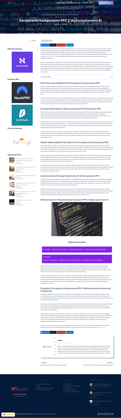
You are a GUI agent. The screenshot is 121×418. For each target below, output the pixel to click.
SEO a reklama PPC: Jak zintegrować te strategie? (53, 364)
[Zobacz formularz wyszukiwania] (95, 3)
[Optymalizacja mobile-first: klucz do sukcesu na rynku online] (11, 184)
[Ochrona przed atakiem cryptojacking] (11, 177)
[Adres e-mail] (112, 414)
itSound (44, 14)
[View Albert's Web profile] (55, 351)
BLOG (90, 2)
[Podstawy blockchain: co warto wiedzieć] (11, 201)
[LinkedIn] (104, 414)
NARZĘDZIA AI (61, 2)
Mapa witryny (101, 327)
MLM (38, 386)
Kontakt (54, 414)
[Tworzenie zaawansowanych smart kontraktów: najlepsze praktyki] (11, 160)
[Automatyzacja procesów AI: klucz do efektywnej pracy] (11, 168)
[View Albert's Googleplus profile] (55, 348)
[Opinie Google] (107, 414)
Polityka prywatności (37, 414)
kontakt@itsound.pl (19, 396)
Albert (57, 24)
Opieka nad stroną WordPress (72, 391)
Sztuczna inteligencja (51, 14)
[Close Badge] (14, 413)
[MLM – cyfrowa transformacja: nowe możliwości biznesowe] (11, 193)
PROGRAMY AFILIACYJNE (73, 2)
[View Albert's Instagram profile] (55, 342)
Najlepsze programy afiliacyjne (45, 388)
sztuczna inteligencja (50, 56)
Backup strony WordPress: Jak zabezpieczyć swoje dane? (98, 364)
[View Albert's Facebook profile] (55, 338)
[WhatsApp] (110, 414)
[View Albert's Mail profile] (55, 354)
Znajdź (33, 40)
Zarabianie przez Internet (43, 389)
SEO (83, 325)
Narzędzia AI (67, 384)
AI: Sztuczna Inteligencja (43, 384)
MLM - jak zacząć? (106, 2)
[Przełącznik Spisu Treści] (110, 77)
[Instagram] (101, 414)
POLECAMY (85, 2)
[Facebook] (99, 414)
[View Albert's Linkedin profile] (55, 345)
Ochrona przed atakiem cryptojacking (25, 175)
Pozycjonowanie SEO (70, 389)
